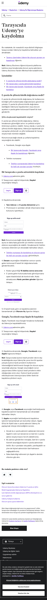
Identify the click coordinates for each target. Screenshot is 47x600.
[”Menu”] (3, 3)
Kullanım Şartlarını (15, 521)
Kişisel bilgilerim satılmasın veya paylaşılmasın (23, 580)
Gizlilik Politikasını (29, 521)
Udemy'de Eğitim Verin (11, 551)
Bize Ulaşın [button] (14, 528)
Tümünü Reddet (23, 587)
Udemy (4, 10)
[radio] (4, 474)
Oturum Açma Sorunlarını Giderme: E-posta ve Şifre (20, 487)
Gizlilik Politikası (18, 576)
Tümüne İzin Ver (23, 593)
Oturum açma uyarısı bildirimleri (13, 502)
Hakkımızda (7, 558)
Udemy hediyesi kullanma (11, 499)
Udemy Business (9, 548)
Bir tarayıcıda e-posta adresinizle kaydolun (23, 84)
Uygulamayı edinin (9, 554)
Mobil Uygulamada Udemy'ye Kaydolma (16, 490)
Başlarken (13, 10)
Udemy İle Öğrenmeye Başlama (31, 10)
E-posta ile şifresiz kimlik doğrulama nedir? (24, 81)
